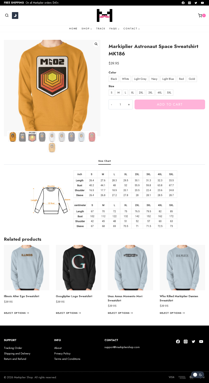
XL (132, 92)
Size (111, 86)
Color (112, 72)
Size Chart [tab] (104, 161)
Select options (15, 313)
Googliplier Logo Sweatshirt (74, 296)
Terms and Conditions (67, 359)
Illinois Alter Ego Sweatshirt (21, 296)
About (57, 348)
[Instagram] (189, 3)
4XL (160, 92)
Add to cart (170, 104)
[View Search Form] (6, 15)
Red (181, 79)
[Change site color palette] (15, 15)
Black (114, 79)
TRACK (100, 28)
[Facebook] (183, 3)
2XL (141, 92)
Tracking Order (13, 348)
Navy (154, 79)
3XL (150, 92)
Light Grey (140, 79)
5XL (169, 92)
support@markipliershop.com (122, 347)
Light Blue (168, 79)
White (125, 79)
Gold (192, 79)
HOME (73, 28)
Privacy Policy (62, 353)
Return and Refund (15, 359)
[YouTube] (202, 3)
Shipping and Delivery (17, 353)
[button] (96, 44)
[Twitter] (196, 3)
